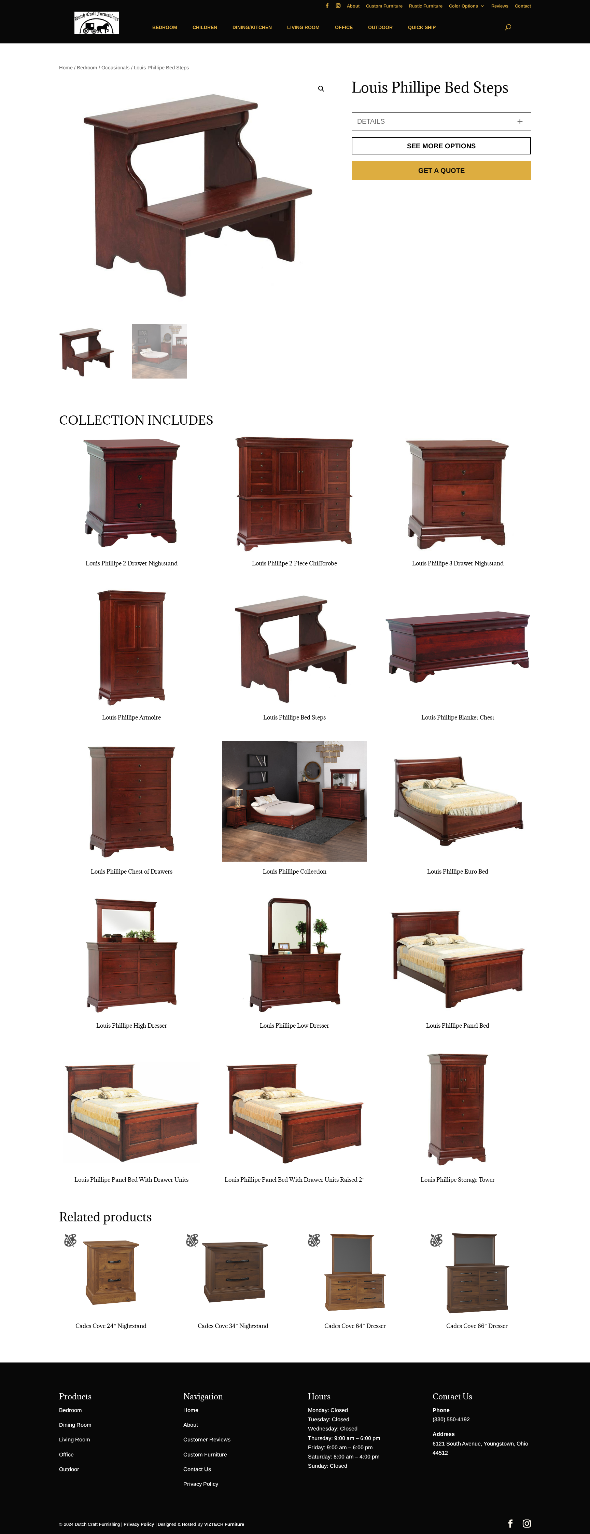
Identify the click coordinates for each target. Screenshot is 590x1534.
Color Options (463, 6)
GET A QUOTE (441, 170)
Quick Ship (422, 27)
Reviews (499, 6)
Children (205, 27)
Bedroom (164, 27)
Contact (523, 6)
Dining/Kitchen (252, 27)
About (353, 6)
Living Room (303, 27)
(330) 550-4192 (451, 1419)
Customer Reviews (206, 1439)
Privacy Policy (200, 1484)
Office (344, 27)
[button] (321, 89)
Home (66, 67)
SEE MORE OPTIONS (441, 146)
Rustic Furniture (425, 6)
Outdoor (380, 27)
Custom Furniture (384, 6)
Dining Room (75, 1425)
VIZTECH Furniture (224, 1524)
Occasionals (115, 67)
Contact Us (197, 1469)
